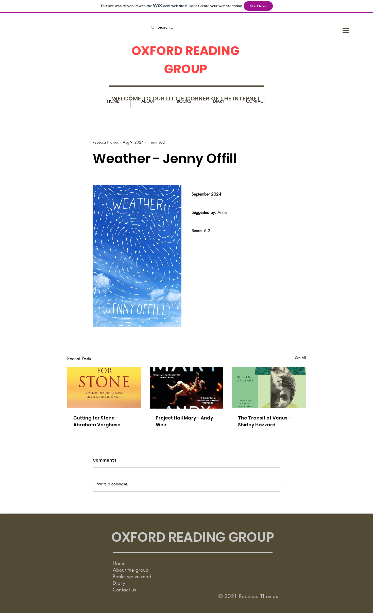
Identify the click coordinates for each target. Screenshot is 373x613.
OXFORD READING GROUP (192, 537)
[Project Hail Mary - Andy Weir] (187, 388)
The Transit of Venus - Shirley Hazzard (264, 421)
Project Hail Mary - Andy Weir (184, 421)
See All (300, 357)
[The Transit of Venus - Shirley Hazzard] (269, 387)
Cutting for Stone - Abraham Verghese (97, 421)
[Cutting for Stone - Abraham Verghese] (104, 387)
